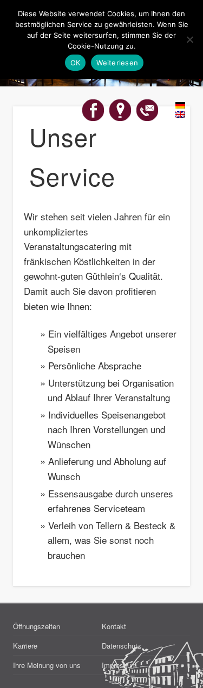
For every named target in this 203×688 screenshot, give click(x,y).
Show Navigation (164, 96)
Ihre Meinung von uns (47, 665)
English (174, 115)
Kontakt (114, 626)
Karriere (25, 645)
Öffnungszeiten (36, 626)
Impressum (119, 665)
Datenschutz (121, 645)
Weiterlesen (117, 62)
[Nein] (189, 39)
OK (75, 62)
